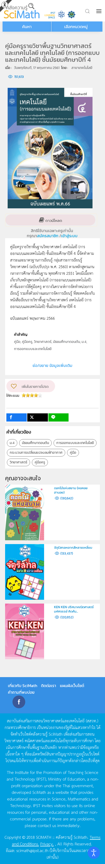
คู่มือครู (40, 462)
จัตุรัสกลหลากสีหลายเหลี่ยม (73, 547)
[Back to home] (22, 10)
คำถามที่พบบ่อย (21, 692)
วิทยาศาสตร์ (18, 462)
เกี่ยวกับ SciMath (22, 685)
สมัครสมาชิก (48, 236)
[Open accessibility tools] (94, 853)
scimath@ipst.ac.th (32, 850)
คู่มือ (73, 452)
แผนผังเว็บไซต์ (72, 685)
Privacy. (47, 843)
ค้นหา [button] (27, 26)
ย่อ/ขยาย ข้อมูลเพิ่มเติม (52, 365)
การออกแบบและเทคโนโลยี (75, 443)
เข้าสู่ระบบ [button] (69, 236)
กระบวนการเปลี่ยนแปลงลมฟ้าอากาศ (36, 452)
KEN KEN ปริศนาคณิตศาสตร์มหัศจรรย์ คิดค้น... (74, 609)
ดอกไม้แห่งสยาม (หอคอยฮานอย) (71, 490)
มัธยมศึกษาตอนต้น (35, 443)
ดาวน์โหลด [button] (53, 220)
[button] (99, 11)
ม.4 (12, 443)
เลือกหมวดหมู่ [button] (76, 26)
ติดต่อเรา (48, 685)
